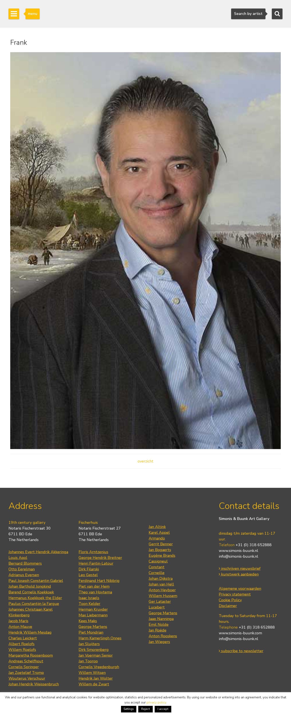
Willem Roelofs (22, 649)
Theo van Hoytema (95, 592)
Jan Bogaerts (160, 549)
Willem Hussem (163, 595)
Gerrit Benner (161, 544)
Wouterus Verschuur (27, 678)
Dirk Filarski (89, 569)
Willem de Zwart (94, 684)
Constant (156, 567)
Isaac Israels (89, 597)
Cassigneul (158, 561)
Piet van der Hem (94, 586)
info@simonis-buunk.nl (238, 556)
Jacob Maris (18, 620)
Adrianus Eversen (24, 574)
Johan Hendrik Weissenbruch (34, 684)
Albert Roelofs (22, 643)
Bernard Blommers (25, 563)
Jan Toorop (88, 661)
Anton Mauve (20, 626)
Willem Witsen (92, 672)
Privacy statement (235, 594)
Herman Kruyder (93, 609)
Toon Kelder (89, 603)
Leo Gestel (88, 574)
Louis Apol (18, 557)
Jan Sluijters (89, 643)
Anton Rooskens (163, 636)
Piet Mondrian (91, 632)
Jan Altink (157, 526)
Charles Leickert (23, 638)
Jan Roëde (157, 630)
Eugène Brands (162, 555)
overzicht (145, 461)
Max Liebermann (93, 615)
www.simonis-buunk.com (240, 633)
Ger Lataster (160, 601)
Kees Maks (88, 620)
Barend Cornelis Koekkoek (31, 592)
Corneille (156, 572)
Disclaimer (228, 605)
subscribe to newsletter (241, 650)
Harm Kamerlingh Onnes (100, 638)
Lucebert (157, 607)
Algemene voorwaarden (240, 588)
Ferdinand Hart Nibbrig (99, 580)
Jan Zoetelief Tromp (26, 672)
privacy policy (156, 702)
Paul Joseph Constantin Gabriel (36, 580)
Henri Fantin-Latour (96, 563)
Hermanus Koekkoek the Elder (35, 597)
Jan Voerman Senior (96, 655)
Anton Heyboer (162, 590)
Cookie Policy (230, 600)
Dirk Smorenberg (94, 649)
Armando (157, 538)
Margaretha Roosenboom (31, 655)
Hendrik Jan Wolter (96, 678)
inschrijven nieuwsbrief (240, 568)
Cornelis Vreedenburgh (99, 666)
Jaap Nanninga (161, 618)
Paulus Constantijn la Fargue (34, 603)
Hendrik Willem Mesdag (30, 632)
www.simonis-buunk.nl (238, 550)
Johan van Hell (161, 584)
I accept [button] (163, 709)
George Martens (93, 626)
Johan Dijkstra (161, 578)
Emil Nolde (159, 624)
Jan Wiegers (159, 641)
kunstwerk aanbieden (239, 574)
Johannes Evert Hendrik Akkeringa (38, 551)
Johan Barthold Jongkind (30, 586)
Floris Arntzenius (93, 551)
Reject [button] (145, 709)
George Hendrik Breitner (100, 557)
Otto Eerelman (22, 569)
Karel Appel (159, 532)
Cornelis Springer (24, 666)
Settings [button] (129, 709)
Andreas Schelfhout (26, 661)
